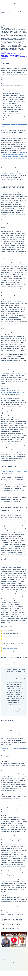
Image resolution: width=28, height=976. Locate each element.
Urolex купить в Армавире (9, 648)
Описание (4, 53)
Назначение (4, 55)
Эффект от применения (14, 53)
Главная (3, 52)
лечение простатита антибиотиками (10, 156)
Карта (14, 962)
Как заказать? (12, 55)
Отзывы (18, 55)
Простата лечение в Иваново (15, 154)
